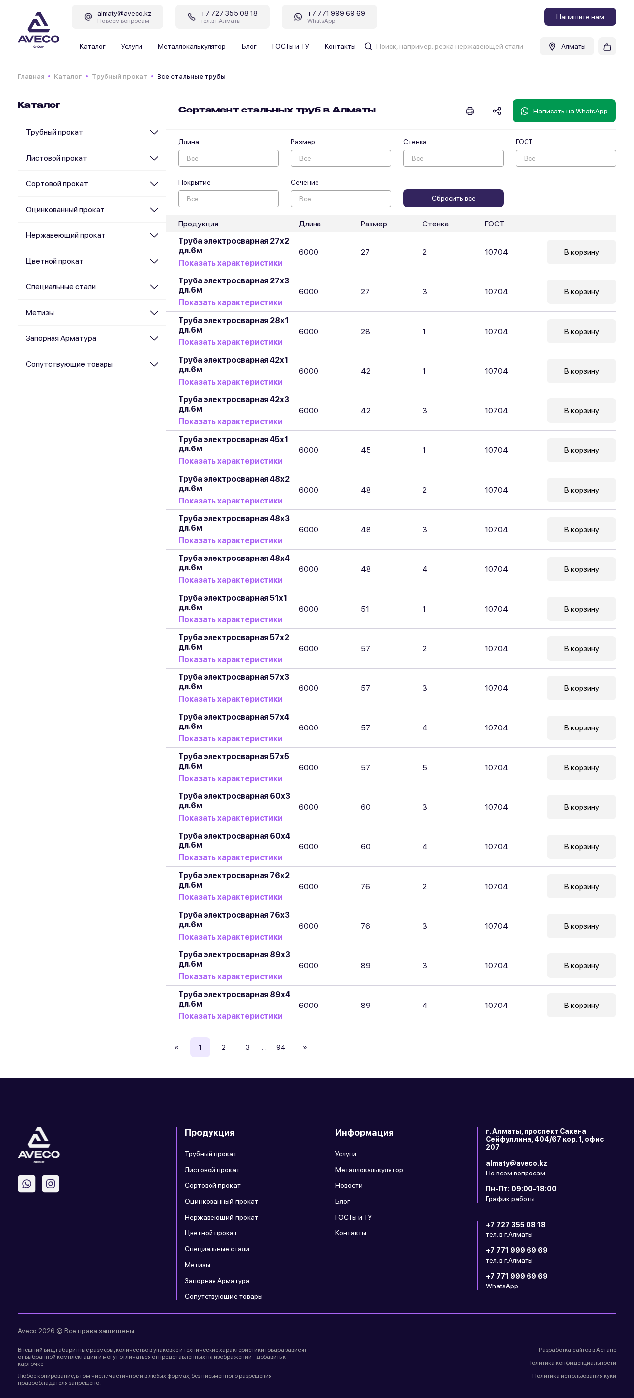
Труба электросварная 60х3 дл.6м (234, 800)
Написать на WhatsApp (570, 111)
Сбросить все (454, 198)
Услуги (131, 46)
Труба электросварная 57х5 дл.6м (233, 761)
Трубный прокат (119, 76)
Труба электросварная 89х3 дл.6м (234, 959)
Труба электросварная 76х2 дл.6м (234, 880)
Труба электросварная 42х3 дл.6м (233, 404)
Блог (249, 46)
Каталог (93, 46)
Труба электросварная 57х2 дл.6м (233, 642)
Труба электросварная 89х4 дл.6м (234, 999)
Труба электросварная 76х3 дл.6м (234, 919)
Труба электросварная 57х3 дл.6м (233, 681)
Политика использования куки (574, 1375)
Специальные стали (61, 286)
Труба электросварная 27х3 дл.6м (233, 285)
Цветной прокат (55, 261)
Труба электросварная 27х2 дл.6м (233, 245)
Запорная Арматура (61, 338)
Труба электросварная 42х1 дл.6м (233, 364)
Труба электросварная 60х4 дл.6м (234, 840)
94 (281, 1047)
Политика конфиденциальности (572, 1362)
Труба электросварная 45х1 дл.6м (233, 444)
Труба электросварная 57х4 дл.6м (233, 721)
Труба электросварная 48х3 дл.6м (234, 523)
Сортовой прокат (57, 183)
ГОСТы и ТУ (290, 46)
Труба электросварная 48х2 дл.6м (234, 483)
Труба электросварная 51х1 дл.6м (232, 602)
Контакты (340, 46)
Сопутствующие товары (69, 364)
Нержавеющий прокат (66, 235)
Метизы (40, 312)
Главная (31, 76)
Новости (349, 1185)
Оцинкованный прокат (65, 209)
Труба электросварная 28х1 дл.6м (233, 325)
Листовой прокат (56, 158)
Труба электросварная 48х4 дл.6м (234, 563)
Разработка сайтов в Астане (577, 1349)
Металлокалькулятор (192, 46)
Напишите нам (580, 17)
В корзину (581, 252)
